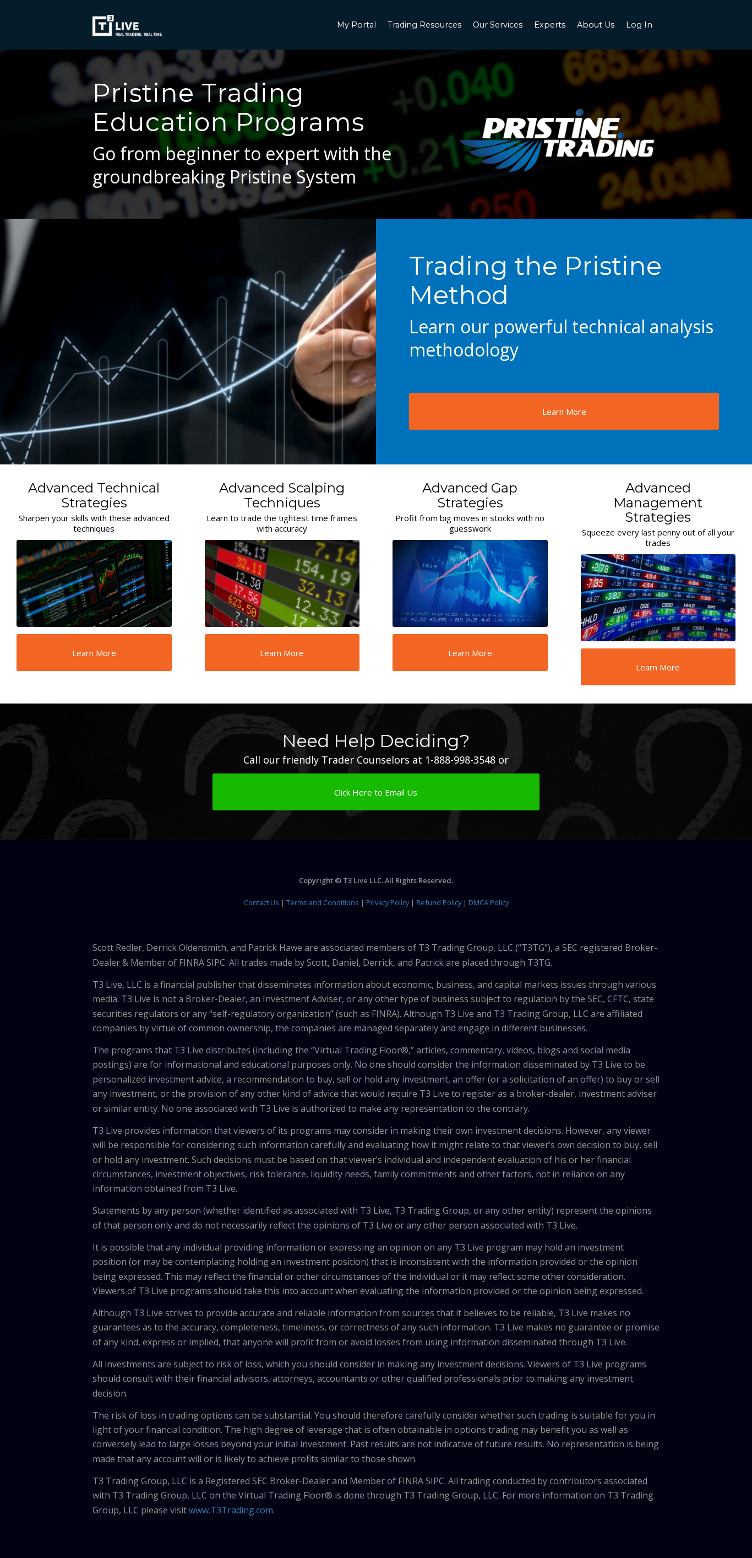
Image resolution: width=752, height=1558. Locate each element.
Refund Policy (438, 902)
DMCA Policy (488, 902)
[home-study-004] (470, 583)
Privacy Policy (387, 902)
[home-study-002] (94, 583)
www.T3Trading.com (231, 1510)
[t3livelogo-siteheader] (127, 26)
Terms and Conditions (322, 902)
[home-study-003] (282, 583)
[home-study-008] (658, 597)
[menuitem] (358, 25)
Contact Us (261, 902)
